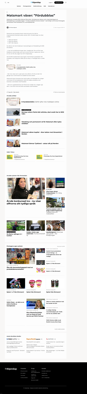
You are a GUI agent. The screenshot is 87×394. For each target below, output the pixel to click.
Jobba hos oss (44, 375)
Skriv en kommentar (60, 92)
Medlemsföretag (37, 6)
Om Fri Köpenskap (45, 377)
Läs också (19, 65)
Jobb (45, 6)
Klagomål (33, 377)
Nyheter (19, 6)
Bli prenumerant (24, 371)
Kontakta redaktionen (46, 371)
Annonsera (23, 375)
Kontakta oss (44, 373)
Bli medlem (23, 373)
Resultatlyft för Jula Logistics (33, 341)
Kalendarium (51, 6)
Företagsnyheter (27, 6)
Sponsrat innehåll (34, 380)
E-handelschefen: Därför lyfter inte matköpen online (26, 67)
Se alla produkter (24, 377)
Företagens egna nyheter (15, 246)
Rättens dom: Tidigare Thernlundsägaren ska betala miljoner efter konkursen (35, 346)
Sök (8, 2)
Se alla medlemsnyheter (60, 329)
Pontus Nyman (13, 27)
